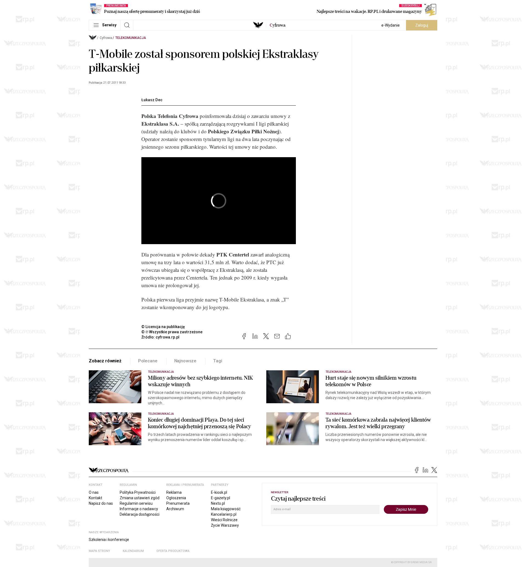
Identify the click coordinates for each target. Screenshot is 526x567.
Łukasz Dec (151, 100)
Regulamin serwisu (136, 503)
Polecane (148, 360)
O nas (94, 492)
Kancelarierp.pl (223, 514)
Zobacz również (105, 360)
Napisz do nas (101, 503)
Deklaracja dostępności (139, 514)
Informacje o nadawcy (139, 509)
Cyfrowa (106, 38)
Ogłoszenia (176, 498)
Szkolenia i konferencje (109, 539)
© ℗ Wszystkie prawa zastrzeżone (171, 332)
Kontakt (95, 498)
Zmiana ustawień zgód (139, 498)
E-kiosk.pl (219, 492)
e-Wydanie (390, 25)
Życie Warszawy (225, 525)
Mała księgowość (226, 509)
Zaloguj (421, 25)
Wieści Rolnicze (224, 520)
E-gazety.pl (220, 498)
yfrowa (277, 25)
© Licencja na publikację (163, 327)
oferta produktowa (173, 551)
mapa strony (99, 551)
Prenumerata (178, 503)
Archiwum (175, 509)
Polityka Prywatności (138, 492)
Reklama (174, 492)
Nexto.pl (218, 503)
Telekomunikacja (130, 38)
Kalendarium (133, 551)
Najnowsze (185, 360)
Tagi (217, 360)
